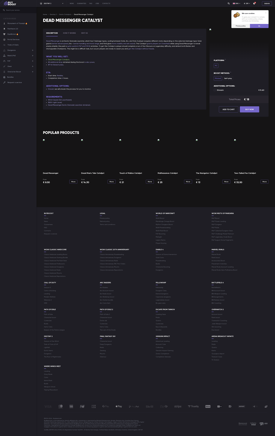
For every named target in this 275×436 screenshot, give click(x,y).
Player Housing (161, 243)
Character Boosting (163, 267)
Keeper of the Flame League (54, 330)
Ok (259, 26)
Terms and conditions (107, 224)
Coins (46, 377)
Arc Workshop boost (107, 297)
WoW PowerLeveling (163, 227)
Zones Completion (162, 353)
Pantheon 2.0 (13, 29)
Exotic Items (48, 350)
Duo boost (215, 330)
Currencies (48, 320)
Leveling (47, 294)
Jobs (97, 3)
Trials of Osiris (13, 45)
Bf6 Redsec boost (218, 300)
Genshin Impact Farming (164, 350)
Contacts (106, 3)
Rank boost (216, 257)
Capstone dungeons (163, 297)
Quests (158, 320)
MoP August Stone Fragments (222, 240)
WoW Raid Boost (162, 231)
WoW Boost (160, 218)
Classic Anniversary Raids (109, 260)
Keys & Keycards (161, 327)
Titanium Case (217, 357)
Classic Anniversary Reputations (111, 270)
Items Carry (48, 327)
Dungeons (159, 270)
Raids (158, 317)
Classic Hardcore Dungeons (54, 267)
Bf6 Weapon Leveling (219, 294)
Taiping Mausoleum (51, 390)
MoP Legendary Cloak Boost (222, 237)
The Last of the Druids (108, 330)
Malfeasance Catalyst (168, 173)
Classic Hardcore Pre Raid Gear (55, 260)
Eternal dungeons (162, 294)
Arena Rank (48, 380)
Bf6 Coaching (216, 303)
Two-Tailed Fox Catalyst (245, 173)
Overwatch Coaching (219, 320)
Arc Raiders (104, 287)
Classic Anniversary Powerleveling (112, 254)
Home (46, 218)
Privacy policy (105, 218)
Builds (158, 264)
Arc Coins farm (105, 303)
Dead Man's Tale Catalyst (92, 173)
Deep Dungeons (106, 344)
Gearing (103, 350)
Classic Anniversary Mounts (109, 267)
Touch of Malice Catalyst (130, 173)
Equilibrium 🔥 (13, 34)
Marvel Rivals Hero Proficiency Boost (224, 270)
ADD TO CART (229, 109)
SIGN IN (267, 3)
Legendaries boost (162, 300)
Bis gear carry (160, 303)
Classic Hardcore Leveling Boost (55, 254)
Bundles (10, 77)
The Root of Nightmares (52, 357)
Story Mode (48, 374)
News (72, 3)
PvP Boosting (160, 234)
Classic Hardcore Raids (52, 270)
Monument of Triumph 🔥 (17, 23)
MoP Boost (215, 218)
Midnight (159, 237)
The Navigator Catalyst (206, 173)
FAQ (90, 3)
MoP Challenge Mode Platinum (223, 234)
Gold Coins (160, 257)
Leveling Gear (161, 314)
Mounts (102, 353)
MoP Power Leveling (219, 221)
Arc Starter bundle (106, 300)
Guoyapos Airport (218, 353)
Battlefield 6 (216, 287)
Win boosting (216, 327)
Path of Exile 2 (105, 314)
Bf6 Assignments (217, 297)
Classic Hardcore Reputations (55, 276)
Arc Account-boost (107, 290)
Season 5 (47, 287)
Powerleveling (161, 260)
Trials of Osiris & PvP (51, 344)
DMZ (45, 303)
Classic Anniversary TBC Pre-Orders (112, 264)
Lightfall (47, 347)
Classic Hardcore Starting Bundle (56, 257)
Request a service (15, 82)
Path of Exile (48, 314)
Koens (214, 350)
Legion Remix (160, 240)
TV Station (215, 360)
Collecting (159, 347)
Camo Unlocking (50, 290)
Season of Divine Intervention (166, 254)
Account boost (217, 314)
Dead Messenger (50, 173)
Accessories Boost (218, 260)
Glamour (103, 357)
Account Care (161, 344)
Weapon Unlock (49, 387)
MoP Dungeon (217, 224)
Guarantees (81, 3)
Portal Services (13, 39)
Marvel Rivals (216, 254)
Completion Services (163, 357)
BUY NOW (249, 109)
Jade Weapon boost (219, 324)
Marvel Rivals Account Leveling (223, 267)
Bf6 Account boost (218, 290)
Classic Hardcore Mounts (53, 273)
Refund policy (105, 221)
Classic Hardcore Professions (54, 264)
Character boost (50, 317)
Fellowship (159, 287)
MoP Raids (215, 227)
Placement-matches (219, 264)
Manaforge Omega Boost (165, 221)
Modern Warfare (49, 297)
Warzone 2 (48, 300)
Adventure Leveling (163, 341)
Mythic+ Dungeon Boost (164, 224)
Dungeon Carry (161, 290)
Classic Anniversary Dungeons (110, 257)
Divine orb (103, 320)
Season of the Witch (51, 341)
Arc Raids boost (105, 294)
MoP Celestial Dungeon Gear (222, 231)
